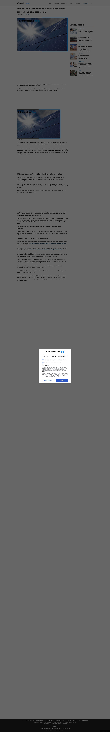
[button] (55, 365)
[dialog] (55, 366)
